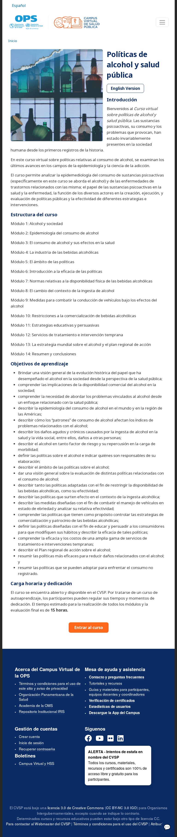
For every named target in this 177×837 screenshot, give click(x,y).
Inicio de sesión (31, 742)
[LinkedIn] (120, 738)
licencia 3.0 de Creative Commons (75, 807)
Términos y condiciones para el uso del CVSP (110, 823)
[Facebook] (88, 738)
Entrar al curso (88, 627)
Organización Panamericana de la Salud (46, 697)
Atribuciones (161, 823)
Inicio (12, 40)
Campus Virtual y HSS (36, 763)
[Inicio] (54, 22)
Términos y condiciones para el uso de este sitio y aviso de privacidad (50, 686)
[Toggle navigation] (162, 22)
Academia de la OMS (36, 705)
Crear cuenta (29, 736)
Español (19, 5)
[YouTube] (100, 738)
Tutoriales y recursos (105, 683)
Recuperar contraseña (37, 748)
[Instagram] (110, 738)
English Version (125, 88)
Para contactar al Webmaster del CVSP (38, 823)
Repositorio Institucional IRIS (42, 711)
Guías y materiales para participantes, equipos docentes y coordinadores (119, 692)
